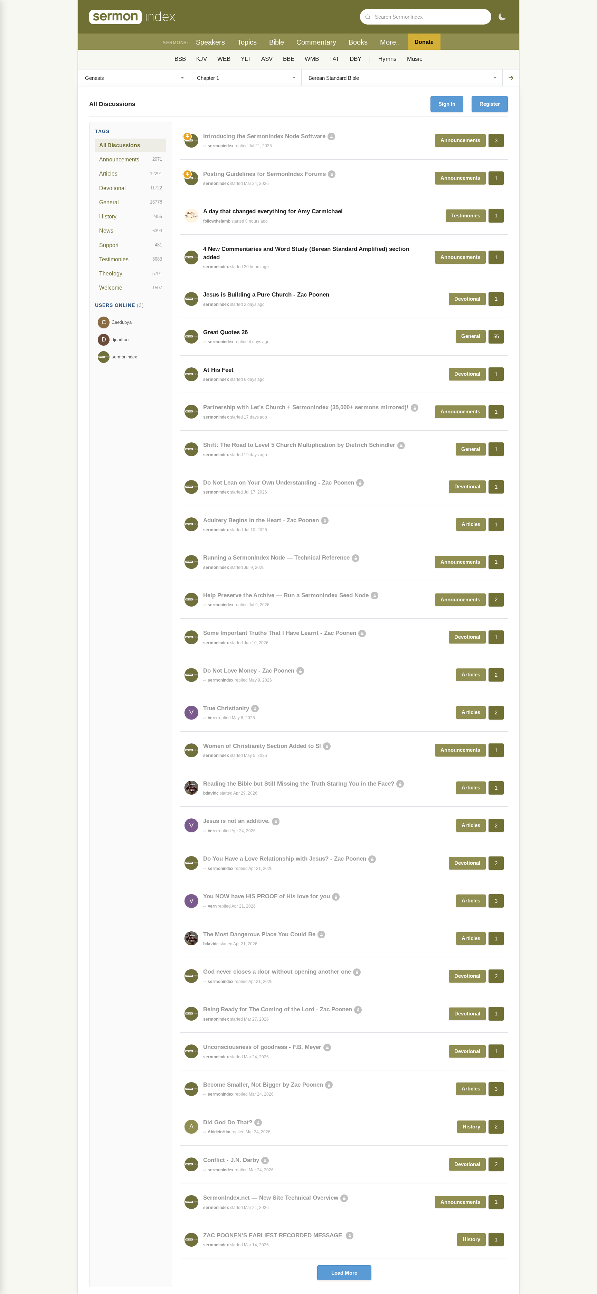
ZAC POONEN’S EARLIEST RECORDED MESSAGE (273, 1235)
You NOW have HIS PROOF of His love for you (266, 896)
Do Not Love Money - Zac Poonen (248, 670)
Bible (276, 42)
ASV (267, 59)
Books (358, 42)
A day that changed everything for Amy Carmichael (273, 211)
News (130, 230)
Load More (344, 1273)
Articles (130, 173)
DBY (355, 59)
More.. (390, 42)
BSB (180, 59)
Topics (247, 42)
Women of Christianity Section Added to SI (262, 746)
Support (130, 245)
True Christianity (226, 708)
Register (490, 104)
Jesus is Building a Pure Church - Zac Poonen (266, 294)
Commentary (316, 42)
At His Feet (218, 370)
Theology (130, 273)
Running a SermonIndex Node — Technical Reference (276, 557)
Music (415, 59)
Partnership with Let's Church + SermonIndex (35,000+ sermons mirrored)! (306, 407)
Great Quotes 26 (225, 332)
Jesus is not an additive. (236, 821)
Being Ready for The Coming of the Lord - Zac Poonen (277, 1009)
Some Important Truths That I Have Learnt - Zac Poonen (279, 633)
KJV (201, 59)
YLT (246, 59)
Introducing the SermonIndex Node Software (264, 136)
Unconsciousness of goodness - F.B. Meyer (262, 1047)
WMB (312, 59)
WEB (223, 59)
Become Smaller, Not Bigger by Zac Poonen (263, 1084)
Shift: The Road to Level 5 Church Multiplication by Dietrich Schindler (299, 445)
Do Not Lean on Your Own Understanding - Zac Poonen (278, 482)
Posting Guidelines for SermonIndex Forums (264, 174)
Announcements (130, 159)
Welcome (130, 287)
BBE (288, 59)
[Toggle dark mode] (502, 17)
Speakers (210, 42)
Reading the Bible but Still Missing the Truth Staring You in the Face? (298, 783)
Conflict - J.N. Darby (231, 1160)
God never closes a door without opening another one (277, 971)
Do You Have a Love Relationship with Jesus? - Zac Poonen (284, 858)
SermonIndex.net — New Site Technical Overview (270, 1197)
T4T (334, 59)
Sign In (446, 104)
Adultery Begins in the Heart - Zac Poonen (261, 520)
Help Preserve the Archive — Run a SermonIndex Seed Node (286, 595)
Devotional (130, 188)
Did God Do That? (227, 1122)
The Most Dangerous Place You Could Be (259, 934)
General (130, 202)
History (130, 216)
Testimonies (130, 259)
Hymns (387, 59)
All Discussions (119, 145)
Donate (424, 42)
